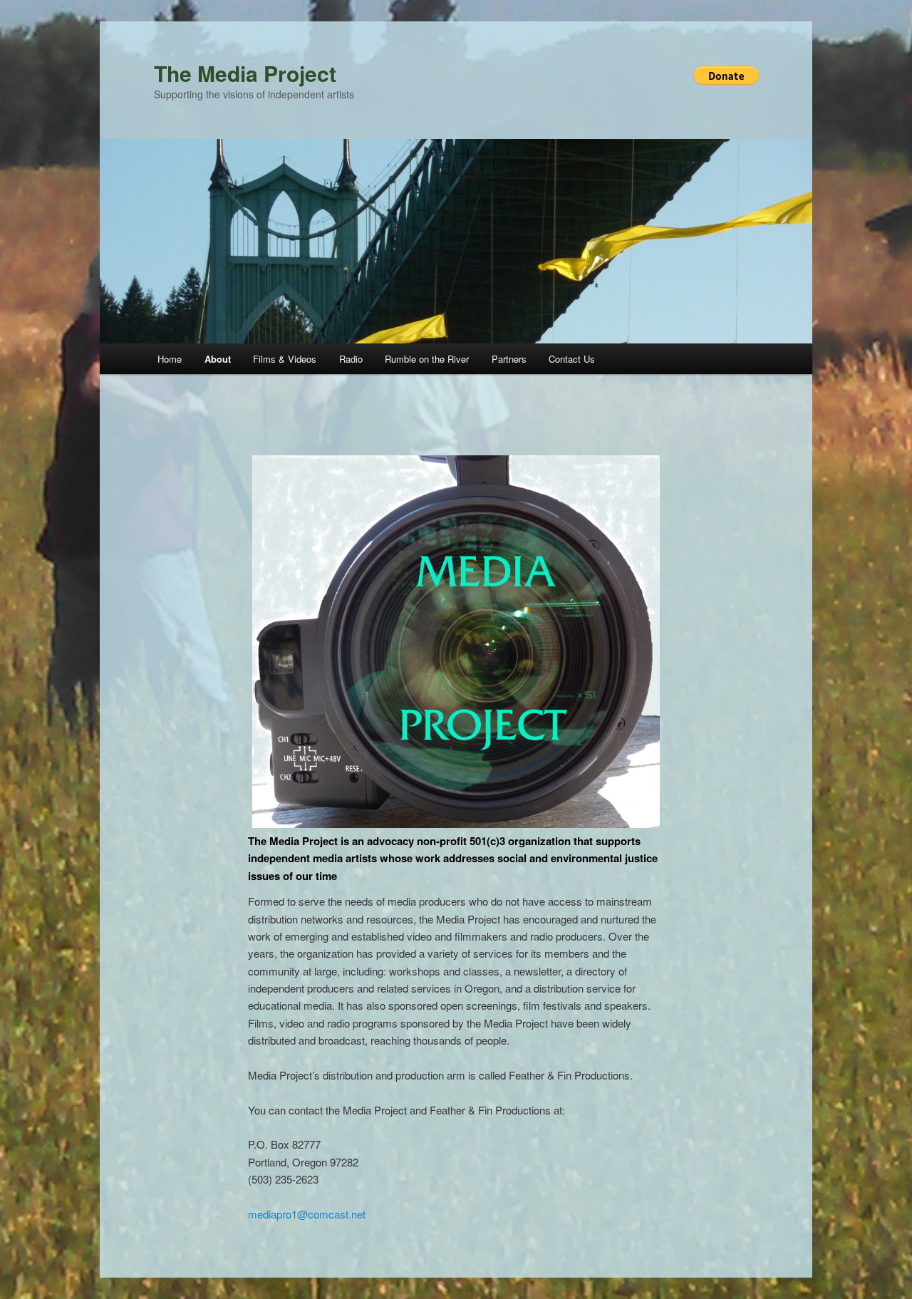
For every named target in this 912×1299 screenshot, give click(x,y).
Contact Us (572, 359)
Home (169, 359)
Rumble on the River (427, 359)
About (217, 359)
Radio (351, 359)
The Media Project (245, 73)
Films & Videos (284, 359)
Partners (509, 359)
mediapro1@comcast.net (307, 1213)
